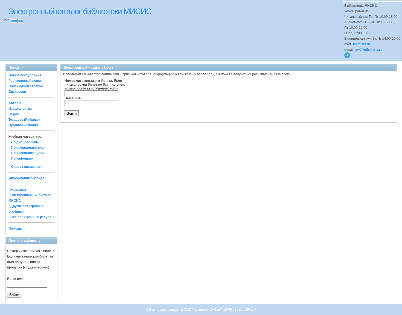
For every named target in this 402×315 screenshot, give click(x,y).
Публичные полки (23, 125)
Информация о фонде (26, 178)
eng (14, 21)
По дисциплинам (25, 142)
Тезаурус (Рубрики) (24, 120)
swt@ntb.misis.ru (368, 49)
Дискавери (17, 92)
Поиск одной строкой (25, 86)
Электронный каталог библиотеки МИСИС (80, 11)
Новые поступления (24, 75)
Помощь (15, 228)
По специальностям (27, 147)
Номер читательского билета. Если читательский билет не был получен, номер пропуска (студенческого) (95, 84)
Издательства (20, 109)
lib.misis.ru (361, 44)
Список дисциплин (26, 167)
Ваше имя (15, 279)
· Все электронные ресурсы (31, 217)
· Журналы (17, 190)
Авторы (14, 103)
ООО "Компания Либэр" (203, 309)
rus (20, 21)
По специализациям (27, 153)
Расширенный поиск (25, 81)
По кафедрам (22, 158)
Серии (13, 114)
